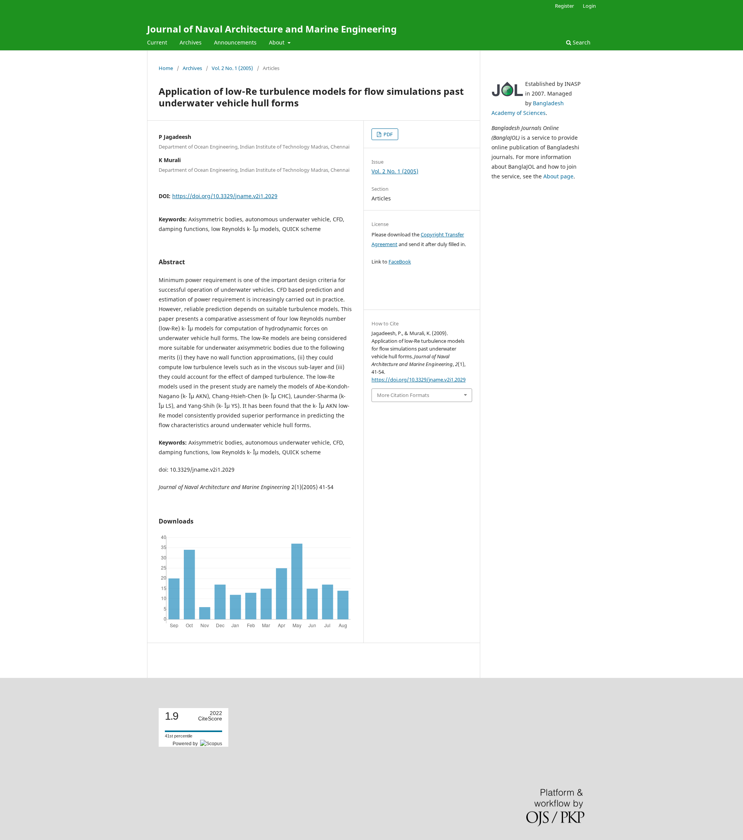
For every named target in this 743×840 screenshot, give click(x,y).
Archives (191, 42)
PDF (387, 134)
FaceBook (400, 261)
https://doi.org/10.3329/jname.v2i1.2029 (224, 196)
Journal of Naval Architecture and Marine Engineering (272, 28)
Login (589, 5)
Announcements (235, 42)
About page (558, 176)
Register (564, 5)
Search (581, 42)
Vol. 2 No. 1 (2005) (232, 68)
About (277, 42)
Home (166, 68)
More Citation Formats (403, 395)
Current (157, 42)
